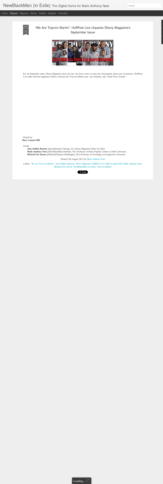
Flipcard (14, 13)
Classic (5, 13)
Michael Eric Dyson (63, 166)
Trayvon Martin (104, 166)
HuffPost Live (98, 163)
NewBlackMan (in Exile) (84, 166)
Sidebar (42, 13)
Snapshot (52, 13)
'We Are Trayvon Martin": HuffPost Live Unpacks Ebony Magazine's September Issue (82, 29)
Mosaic (34, 13)
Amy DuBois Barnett (64, 163)
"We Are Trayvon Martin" (42, 163)
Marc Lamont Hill (114, 163)
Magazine (24, 13)
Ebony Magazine (83, 163)
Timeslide (63, 13)
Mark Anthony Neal (96, 158)
